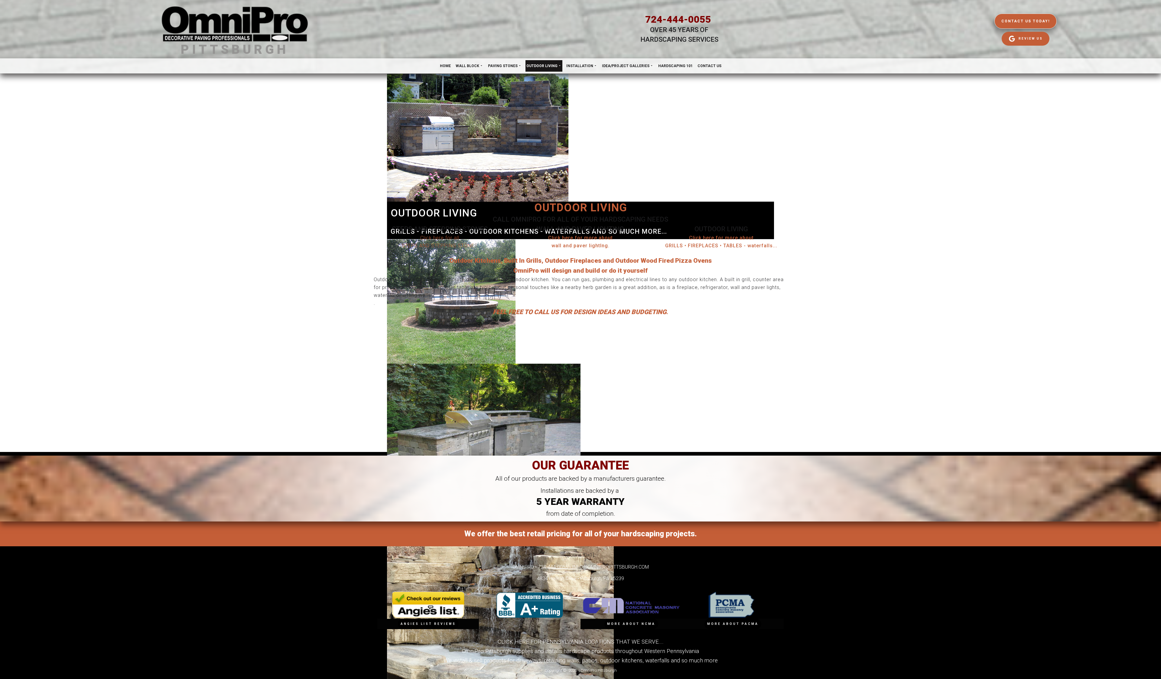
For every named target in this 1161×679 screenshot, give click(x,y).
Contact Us (709, 66)
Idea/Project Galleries (625, 66)
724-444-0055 (678, 19)
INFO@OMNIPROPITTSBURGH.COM (610, 567)
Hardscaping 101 (675, 66)
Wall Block (467, 66)
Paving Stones (503, 66)
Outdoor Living (542, 66)
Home (445, 66)
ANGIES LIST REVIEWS (428, 623)
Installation (579, 66)
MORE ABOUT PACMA (733, 623)
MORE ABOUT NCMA (631, 623)
